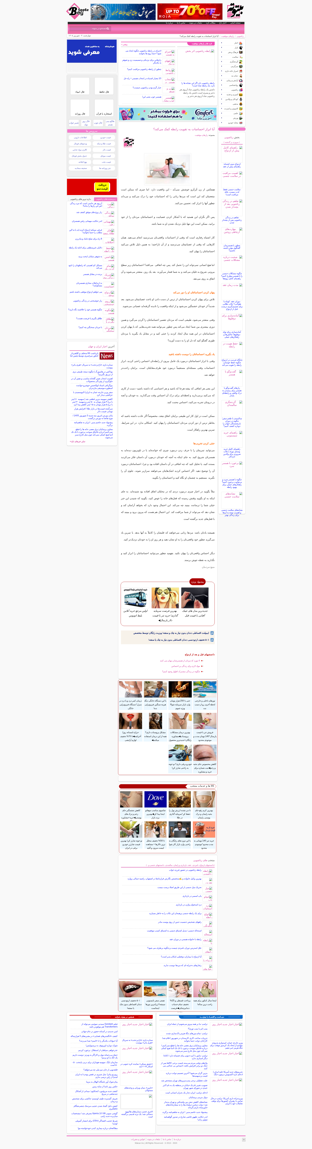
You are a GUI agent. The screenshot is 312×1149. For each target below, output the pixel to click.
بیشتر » (124, 44)
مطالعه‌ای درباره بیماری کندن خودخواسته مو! (98, 1128)
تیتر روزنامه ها (105, 168)
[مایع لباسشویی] (167, 114)
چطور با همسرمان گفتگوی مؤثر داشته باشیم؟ (231, 248)
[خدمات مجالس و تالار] (92, 194)
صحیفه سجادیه (81, 168)
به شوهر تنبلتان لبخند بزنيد (90, 256)
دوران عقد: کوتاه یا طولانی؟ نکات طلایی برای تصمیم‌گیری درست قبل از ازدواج (232, 305)
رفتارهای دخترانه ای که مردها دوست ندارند (183, 965)
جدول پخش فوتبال (79, 156)
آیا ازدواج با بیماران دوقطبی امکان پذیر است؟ (181, 956)
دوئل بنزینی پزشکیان (198, 1097)
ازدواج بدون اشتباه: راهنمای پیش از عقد (232, 165)
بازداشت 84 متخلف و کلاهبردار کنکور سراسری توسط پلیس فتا (84, 354)
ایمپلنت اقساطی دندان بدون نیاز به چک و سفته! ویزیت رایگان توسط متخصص (171, 633)
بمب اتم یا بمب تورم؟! (197, 1028)
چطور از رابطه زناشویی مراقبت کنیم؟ (144, 69)
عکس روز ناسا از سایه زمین (105, 1086)
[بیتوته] (78, 18)
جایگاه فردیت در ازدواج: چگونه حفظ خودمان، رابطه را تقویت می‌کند (231, 362)
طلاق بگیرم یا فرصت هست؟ (89, 318)
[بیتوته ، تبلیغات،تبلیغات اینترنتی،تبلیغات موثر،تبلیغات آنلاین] (92, 71)
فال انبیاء (79, 91)
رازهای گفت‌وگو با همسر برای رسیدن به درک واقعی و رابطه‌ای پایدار (232, 392)
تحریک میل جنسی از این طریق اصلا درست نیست (179, 887)
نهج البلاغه (83, 162)
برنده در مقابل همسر (92, 274)
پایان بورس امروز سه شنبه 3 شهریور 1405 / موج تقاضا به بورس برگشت (93, 417)
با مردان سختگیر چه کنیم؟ (90, 327)
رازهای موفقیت (227, 36)
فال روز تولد (86, 123)
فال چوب (98, 123)
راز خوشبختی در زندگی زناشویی (87, 300)
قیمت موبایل (105, 156)
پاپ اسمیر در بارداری (192, 896)
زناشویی (240, 36)
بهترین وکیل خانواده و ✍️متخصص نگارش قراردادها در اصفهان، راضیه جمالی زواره (165, 878)
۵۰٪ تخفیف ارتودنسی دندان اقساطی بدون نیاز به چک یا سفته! (178, 639)
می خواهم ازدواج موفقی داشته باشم (86, 292)
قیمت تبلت (106, 162)
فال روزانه (80, 113)
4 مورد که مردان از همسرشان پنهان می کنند (180, 660)
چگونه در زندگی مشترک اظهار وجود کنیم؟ (181, 671)
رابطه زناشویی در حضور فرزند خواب (185, 870)
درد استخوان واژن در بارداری (189, 904)
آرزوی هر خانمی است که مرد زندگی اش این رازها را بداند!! (86, 204)
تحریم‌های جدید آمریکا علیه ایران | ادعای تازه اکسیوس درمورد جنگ (228, 1073)
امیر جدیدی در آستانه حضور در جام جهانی (99, 1031)
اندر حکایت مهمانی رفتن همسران (87, 221)
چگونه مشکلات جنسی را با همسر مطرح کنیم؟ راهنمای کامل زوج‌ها (231, 276)
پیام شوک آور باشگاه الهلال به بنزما (102, 1082)
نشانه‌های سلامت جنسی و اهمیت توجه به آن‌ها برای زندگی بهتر (232, 512)
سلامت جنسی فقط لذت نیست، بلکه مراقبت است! (231, 192)
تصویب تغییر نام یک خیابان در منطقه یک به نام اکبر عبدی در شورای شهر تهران (185, 1086)
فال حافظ (104, 91)
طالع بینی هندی (110, 123)
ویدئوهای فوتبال (80, 143)
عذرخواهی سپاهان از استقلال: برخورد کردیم (98, 1050)
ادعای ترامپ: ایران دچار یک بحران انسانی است (186, 1092)
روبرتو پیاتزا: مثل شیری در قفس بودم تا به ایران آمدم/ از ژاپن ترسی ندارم (96, 1075)
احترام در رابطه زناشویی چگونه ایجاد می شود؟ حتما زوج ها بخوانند (143, 52)
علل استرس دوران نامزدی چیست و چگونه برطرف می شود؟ (174, 948)
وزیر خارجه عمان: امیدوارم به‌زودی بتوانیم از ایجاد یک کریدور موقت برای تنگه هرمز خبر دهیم (226, 1045)
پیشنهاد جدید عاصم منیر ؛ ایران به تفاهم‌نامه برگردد (184, 1112)
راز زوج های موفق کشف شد (89, 212)
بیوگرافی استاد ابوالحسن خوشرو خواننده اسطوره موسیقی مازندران (94, 386)
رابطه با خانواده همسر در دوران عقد (186, 939)
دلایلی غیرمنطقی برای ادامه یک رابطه (85, 247)
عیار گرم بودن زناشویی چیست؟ (147, 87)
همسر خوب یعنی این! (151, 97)
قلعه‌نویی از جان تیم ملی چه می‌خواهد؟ (100, 1069)
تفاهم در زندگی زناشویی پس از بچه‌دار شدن (232, 220)
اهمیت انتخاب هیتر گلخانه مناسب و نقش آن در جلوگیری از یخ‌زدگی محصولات (92, 380)
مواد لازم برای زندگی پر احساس (185, 666)
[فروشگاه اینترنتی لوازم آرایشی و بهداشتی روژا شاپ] (189, 11)
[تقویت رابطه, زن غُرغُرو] (168, 169)
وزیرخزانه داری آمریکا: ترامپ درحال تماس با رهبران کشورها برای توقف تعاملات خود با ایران (227, 1101)
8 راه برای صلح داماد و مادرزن (88, 238)
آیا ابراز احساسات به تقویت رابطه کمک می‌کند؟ (184, 129)
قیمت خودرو (106, 137)
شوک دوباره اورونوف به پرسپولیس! (102, 1045)
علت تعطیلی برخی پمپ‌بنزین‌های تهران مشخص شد (184, 1080)
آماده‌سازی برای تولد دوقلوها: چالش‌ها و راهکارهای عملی (232, 334)
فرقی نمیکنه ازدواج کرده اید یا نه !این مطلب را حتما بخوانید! (85, 231)
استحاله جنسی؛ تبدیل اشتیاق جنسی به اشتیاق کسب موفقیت (174, 930)
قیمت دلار (107, 150)
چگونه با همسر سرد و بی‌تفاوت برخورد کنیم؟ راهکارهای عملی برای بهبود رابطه (232, 483)
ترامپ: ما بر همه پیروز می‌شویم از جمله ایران (187, 1024)
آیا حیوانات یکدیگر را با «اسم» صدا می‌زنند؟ (98, 1041)
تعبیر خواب (74, 123)
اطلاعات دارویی (80, 137)
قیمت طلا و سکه (104, 143)
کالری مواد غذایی (80, 150)
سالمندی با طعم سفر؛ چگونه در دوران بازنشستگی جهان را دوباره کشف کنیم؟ (232, 422)
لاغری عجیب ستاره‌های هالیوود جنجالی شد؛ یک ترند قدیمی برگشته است (137, 1114)
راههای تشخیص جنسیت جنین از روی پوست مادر (180, 922)
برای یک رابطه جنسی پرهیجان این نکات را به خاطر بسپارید (175, 913)
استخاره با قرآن (104, 113)
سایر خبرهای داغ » (77, 441)
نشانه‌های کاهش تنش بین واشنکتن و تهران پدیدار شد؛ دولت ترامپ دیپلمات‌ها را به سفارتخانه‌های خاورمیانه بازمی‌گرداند (185, 1105)
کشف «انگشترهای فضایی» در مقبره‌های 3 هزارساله (94, 1036)
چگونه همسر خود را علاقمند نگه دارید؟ (85, 309)
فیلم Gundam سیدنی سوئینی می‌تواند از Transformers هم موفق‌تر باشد (99, 1025)
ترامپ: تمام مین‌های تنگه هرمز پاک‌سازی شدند (186, 1033)
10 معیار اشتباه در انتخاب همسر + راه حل (142, 78)
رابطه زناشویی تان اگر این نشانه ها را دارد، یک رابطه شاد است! (198, 84)
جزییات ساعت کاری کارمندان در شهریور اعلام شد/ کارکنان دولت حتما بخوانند (184, 1039)
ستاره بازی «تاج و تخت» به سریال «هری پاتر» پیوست (137, 1041)
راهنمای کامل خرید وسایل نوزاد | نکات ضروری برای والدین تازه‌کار (232, 453)
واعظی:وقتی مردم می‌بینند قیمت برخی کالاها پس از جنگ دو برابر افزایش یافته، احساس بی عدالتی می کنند (184, 1066)
